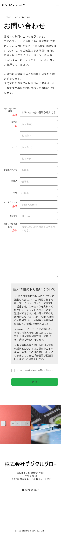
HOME (7, 17)
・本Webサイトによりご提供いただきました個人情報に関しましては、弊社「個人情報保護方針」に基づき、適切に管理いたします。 (34, 334)
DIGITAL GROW (13, 5)
